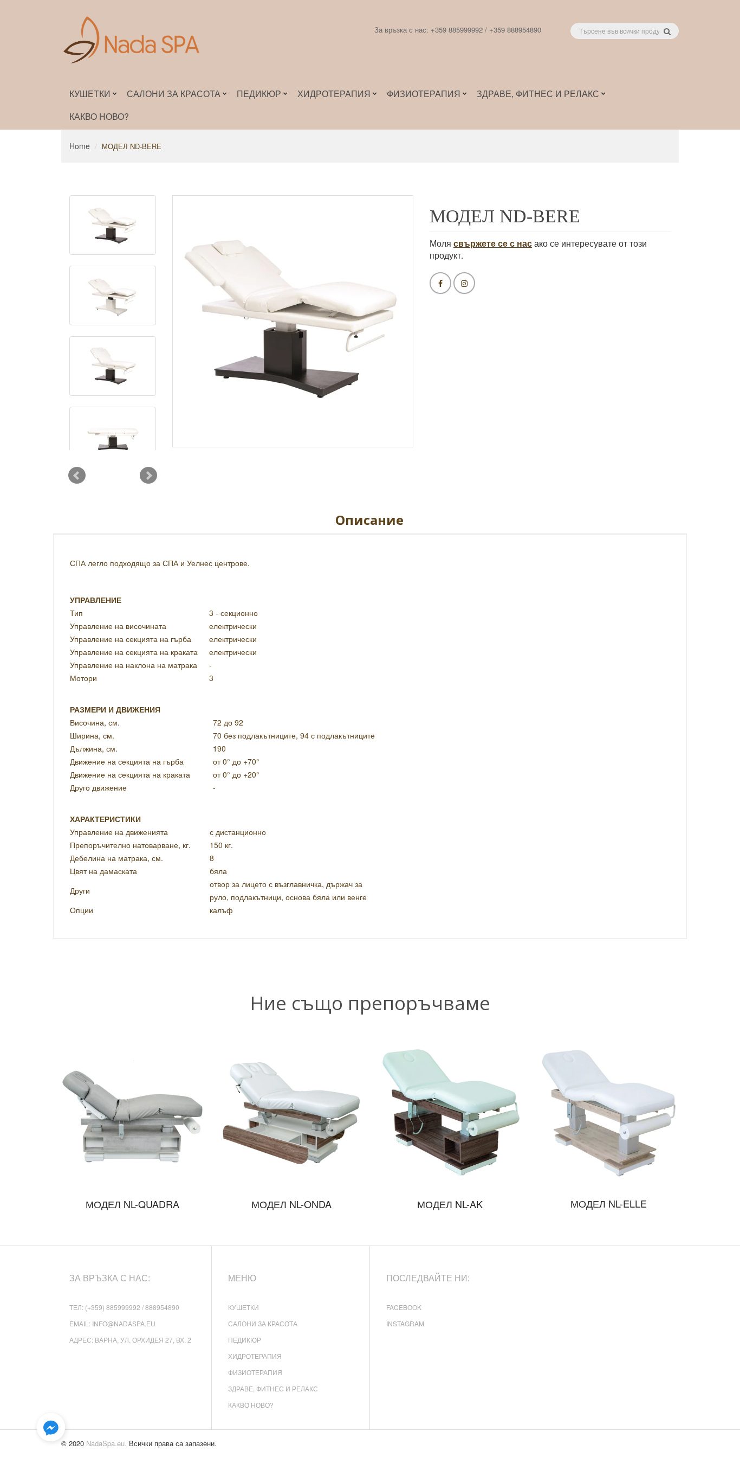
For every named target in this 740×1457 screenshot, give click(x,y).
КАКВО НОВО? (251, 1404)
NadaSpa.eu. (106, 1443)
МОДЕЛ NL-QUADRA (132, 1204)
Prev (77, 475)
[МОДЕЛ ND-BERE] (112, 225)
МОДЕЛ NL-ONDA (291, 1204)
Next (148, 475)
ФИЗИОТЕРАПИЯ (255, 1372)
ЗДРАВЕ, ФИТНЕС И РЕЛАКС (273, 1388)
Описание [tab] (369, 520)
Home (79, 145)
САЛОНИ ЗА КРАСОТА (262, 1323)
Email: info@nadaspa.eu (112, 1323)
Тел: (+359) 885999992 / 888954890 (124, 1307)
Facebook (403, 1307)
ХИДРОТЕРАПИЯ (255, 1355)
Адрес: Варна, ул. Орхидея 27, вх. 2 (130, 1339)
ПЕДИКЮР (244, 1339)
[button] (51, 1427)
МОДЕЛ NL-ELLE (608, 1203)
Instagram (405, 1323)
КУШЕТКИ (243, 1307)
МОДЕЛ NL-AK (450, 1204)
